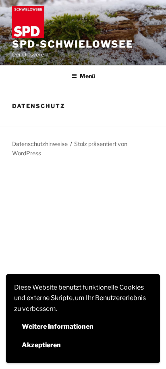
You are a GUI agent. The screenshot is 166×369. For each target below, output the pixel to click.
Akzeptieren (41, 345)
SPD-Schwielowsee (72, 44)
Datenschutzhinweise (40, 143)
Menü (87, 76)
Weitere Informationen (57, 326)
